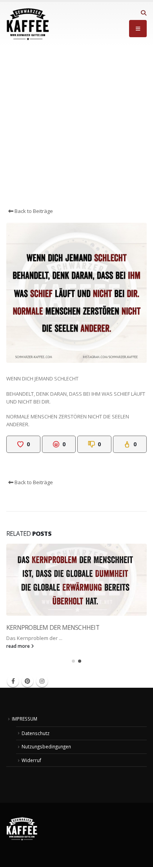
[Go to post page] (76, 580)
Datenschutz (35, 733)
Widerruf (31, 760)
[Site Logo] (27, 24)
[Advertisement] (76, 126)
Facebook (13, 681)
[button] (143, 13)
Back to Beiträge (33, 210)
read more (18, 646)
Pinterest (27, 681)
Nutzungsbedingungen (46, 746)
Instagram (42, 681)
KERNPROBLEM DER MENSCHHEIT (52, 627)
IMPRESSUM (24, 719)
